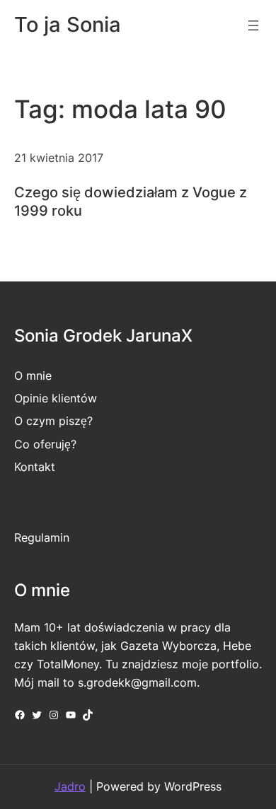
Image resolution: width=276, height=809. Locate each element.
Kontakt (34, 467)
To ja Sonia (67, 24)
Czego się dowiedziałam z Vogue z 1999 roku (130, 201)
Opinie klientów (55, 398)
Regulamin (41, 537)
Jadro (70, 786)
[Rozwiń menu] (253, 25)
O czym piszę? (53, 421)
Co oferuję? (45, 444)
